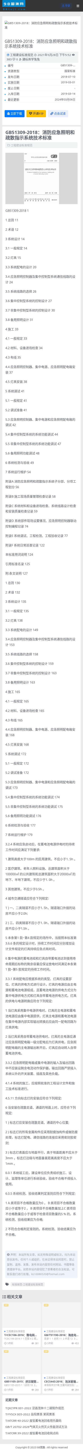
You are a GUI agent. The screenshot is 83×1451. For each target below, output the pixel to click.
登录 (67, 5)
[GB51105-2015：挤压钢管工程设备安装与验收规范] (21, 1361)
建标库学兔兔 (31, 59)
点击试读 (60, 113)
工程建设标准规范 (21, 55)
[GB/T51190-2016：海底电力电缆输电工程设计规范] (61, 1315)
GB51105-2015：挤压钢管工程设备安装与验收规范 (20, 1383)
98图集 (41, 1447)
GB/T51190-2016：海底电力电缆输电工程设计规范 (60, 1336)
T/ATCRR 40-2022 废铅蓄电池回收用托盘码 (33, 1420)
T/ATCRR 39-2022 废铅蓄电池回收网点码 (31, 1433)
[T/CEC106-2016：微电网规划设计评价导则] (21, 1315)
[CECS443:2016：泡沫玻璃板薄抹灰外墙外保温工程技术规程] (61, 1361)
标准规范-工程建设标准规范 (27, 1284)
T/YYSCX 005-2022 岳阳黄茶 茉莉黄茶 (30, 1414)
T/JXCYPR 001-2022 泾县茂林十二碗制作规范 (34, 1408)
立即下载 (16, 113)
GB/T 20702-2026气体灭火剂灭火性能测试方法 (36, 1427)
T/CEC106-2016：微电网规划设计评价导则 (20, 1336)
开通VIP (38, 113)
